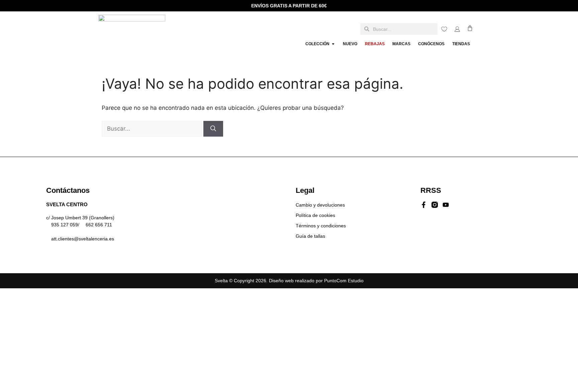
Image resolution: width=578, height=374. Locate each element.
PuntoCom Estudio (344, 280)
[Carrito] (470, 28)
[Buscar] (213, 129)
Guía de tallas (310, 236)
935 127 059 (64, 224)
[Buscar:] (152, 128)
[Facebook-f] (423, 205)
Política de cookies (315, 215)
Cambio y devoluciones (320, 205)
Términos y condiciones (321, 225)
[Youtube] (446, 205)
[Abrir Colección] (333, 44)
